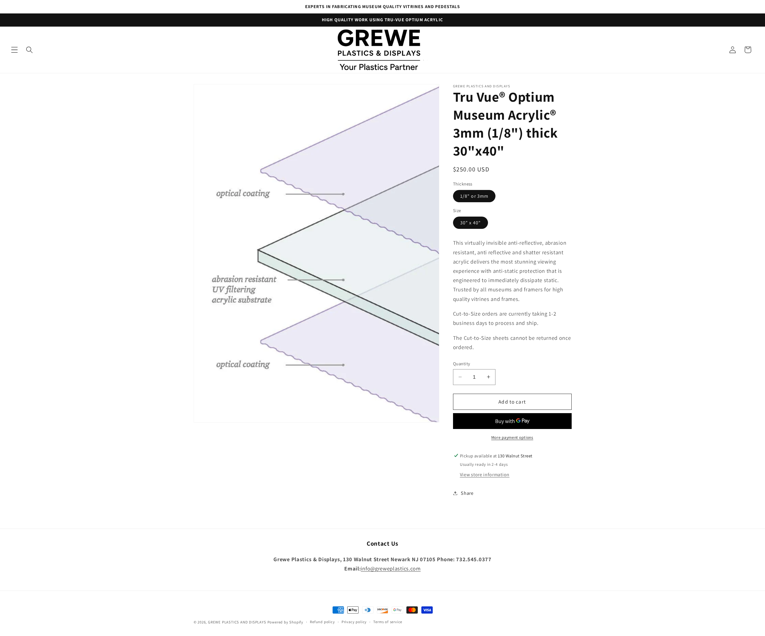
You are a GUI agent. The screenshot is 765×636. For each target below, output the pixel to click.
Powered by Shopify (285, 622)
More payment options (512, 437)
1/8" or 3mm (474, 196)
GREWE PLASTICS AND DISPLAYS (237, 622)
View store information (485, 474)
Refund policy (322, 621)
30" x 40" (470, 223)
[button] (14, 49)
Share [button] (467, 493)
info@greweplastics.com (390, 568)
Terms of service (387, 621)
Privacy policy (354, 621)
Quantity (461, 363)
